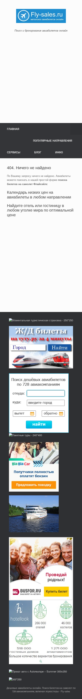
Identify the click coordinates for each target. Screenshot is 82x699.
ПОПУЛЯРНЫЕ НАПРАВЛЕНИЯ (52, 140)
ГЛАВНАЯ (13, 129)
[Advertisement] (41, 77)
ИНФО (59, 152)
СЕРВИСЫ (13, 152)
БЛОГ (37, 152)
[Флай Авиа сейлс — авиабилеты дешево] (41, 15)
